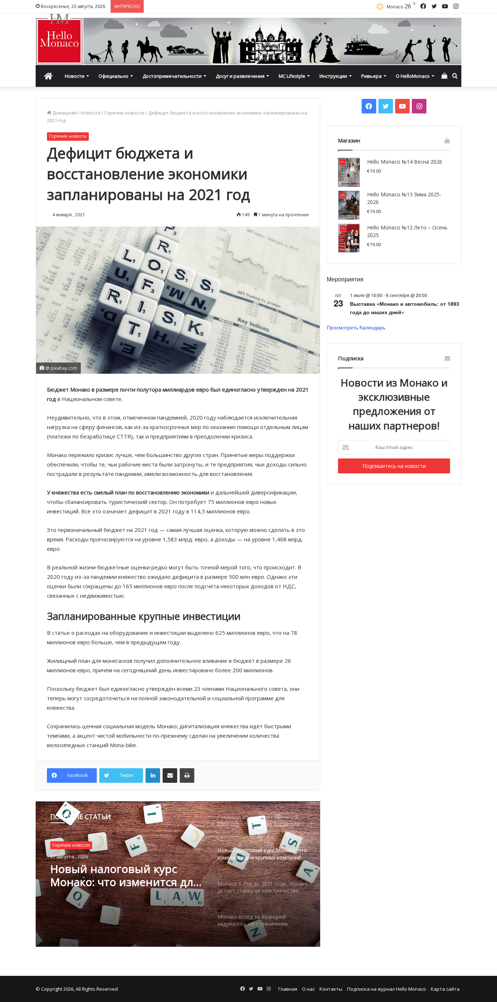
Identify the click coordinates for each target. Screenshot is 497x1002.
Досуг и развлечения (240, 76)
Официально (113, 76)
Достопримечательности (172, 76)
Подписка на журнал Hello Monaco (386, 989)
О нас (308, 989)
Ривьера (371, 76)
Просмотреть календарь (356, 327)
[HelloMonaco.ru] (248, 39)
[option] (178, 874)
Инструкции (333, 76)
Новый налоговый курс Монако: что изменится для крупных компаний (124, 875)
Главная (287, 989)
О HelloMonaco (413, 76)
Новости (74, 76)
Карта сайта (445, 989)
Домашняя (64, 112)
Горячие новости (124, 112)
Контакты (330, 989)
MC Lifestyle (292, 76)
